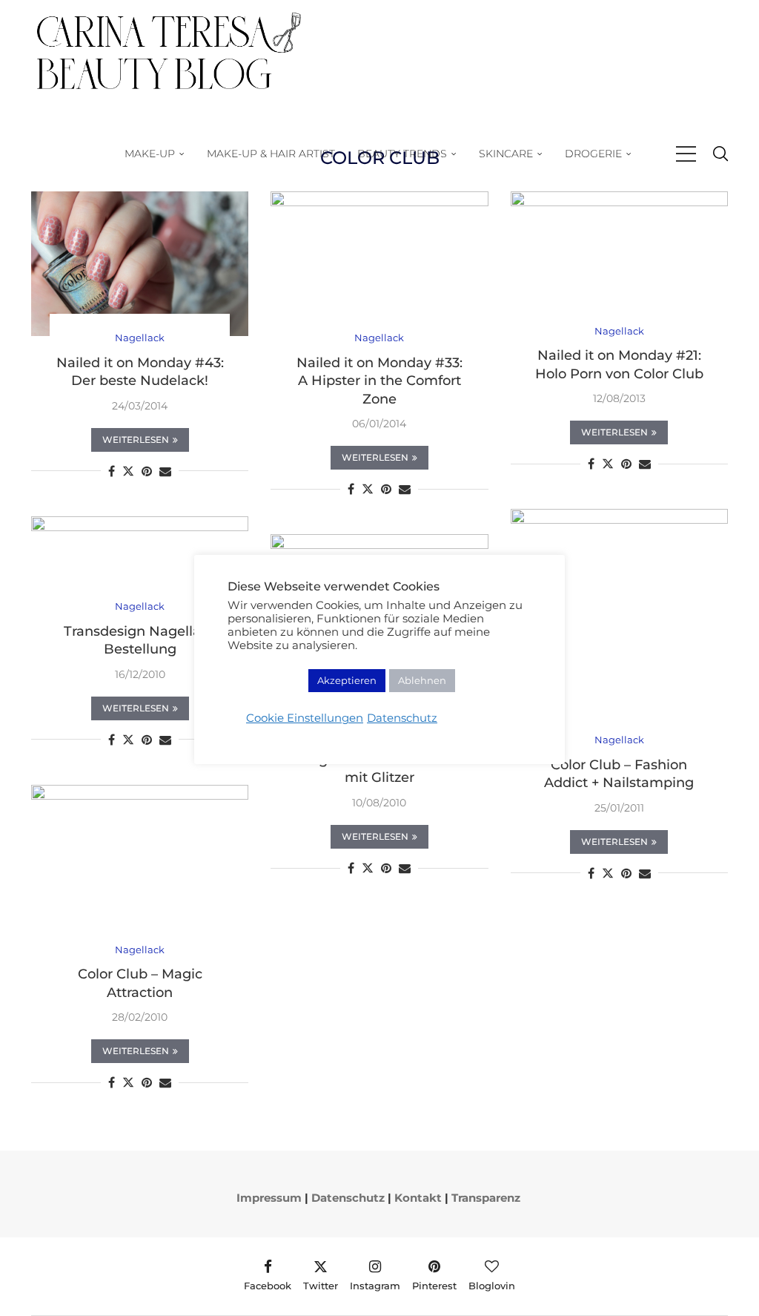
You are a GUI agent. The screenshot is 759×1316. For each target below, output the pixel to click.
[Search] (720, 154)
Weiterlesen (135, 439)
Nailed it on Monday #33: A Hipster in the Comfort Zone (379, 381)
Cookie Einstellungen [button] (304, 718)
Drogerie (593, 153)
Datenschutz (402, 718)
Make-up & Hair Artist (271, 153)
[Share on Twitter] (128, 471)
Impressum (269, 1198)
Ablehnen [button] (422, 680)
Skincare (506, 153)
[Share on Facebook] (111, 471)
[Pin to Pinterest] (147, 471)
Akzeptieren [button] (347, 680)
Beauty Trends (402, 153)
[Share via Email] (165, 471)
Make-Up (150, 153)
